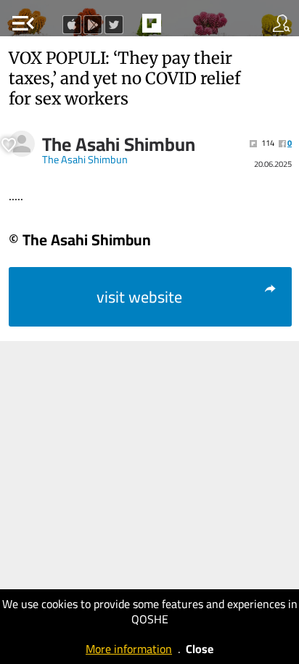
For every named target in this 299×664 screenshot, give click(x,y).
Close (199, 649)
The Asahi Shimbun (118, 144)
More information (129, 649)
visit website (139, 297)
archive (182, 27)
